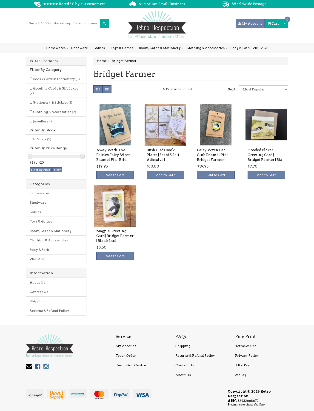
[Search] (104, 23)
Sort (231, 89)
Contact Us (39, 292)
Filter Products (44, 61)
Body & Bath (240, 48)
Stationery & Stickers (52, 102)
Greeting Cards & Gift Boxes (54, 91)
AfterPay (242, 365)
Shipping (37, 301)
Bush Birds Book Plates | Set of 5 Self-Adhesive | (164, 155)
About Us (37, 282)
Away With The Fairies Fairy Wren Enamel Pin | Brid (113, 155)
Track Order (126, 355)
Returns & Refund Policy (49, 311)
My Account (126, 346)
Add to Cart (115, 175)
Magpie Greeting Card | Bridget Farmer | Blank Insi (115, 236)
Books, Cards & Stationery (160, 48)
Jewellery (43, 121)
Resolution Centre (131, 365)
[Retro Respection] (157, 23)
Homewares (56, 48)
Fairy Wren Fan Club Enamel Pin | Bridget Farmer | (212, 155)
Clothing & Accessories (205, 48)
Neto (262, 404)
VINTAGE (260, 48)
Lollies (100, 48)
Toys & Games (122, 48)
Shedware (79, 48)
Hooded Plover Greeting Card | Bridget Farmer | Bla (265, 155)
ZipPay (240, 375)
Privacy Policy (247, 355)
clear (57, 169)
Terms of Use (245, 346)
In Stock (42, 139)
